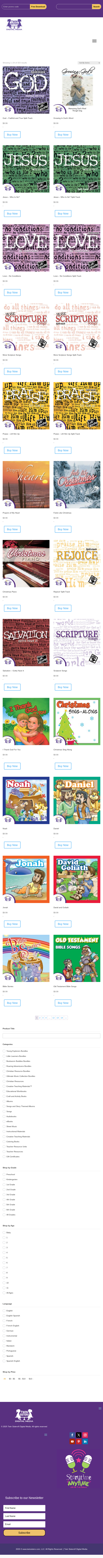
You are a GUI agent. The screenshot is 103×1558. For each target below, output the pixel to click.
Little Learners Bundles (16, 1056)
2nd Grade (11, 1189)
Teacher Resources (14, 1151)
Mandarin (10, 1346)
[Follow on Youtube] (72, 1441)
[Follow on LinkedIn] (85, 1441)
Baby (8, 1232)
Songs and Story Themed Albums (20, 1106)
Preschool (10, 1174)
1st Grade (10, 1184)
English (9, 1311)
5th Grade (10, 1204)
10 (7, 1283)
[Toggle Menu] (94, 41)
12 (53, 1018)
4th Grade (10, 1199)
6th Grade (10, 1210)
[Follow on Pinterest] (78, 1441)
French (9, 1321)
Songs (9, 1111)
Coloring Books (12, 1141)
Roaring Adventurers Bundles (18, 1066)
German (9, 1331)
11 (7, 1288)
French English (12, 1326)
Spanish (9, 1356)
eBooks (9, 1121)
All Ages (9, 1293)
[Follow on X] (78, 1435)
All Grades (10, 1215)
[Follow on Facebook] (72, 1435)
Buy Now (12, 134)
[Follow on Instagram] (85, 1435)
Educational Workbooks (16, 1091)
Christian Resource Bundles (18, 1071)
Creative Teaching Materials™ (19, 1086)
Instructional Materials (15, 1131)
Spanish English (13, 1361)
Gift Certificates (12, 1156)
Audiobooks (11, 1116)
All (5, 1379)
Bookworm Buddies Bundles (18, 1061)
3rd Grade (10, 1194)
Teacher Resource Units (16, 1146)
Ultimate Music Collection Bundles (20, 1076)
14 (62, 1018)
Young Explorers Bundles (17, 1051)
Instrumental (11, 1336)
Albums (9, 1101)
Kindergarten (11, 1179)
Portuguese (11, 1351)
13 (58, 1018)
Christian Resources (15, 1081)
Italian (9, 1341)
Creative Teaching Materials (18, 1136)
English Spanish (13, 1316)
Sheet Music (11, 1126)
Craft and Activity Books (16, 1096)
